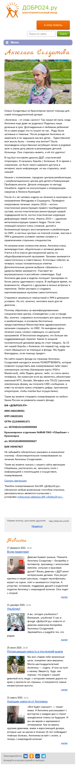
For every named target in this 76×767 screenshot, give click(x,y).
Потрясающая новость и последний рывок (35, 651)
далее (64, 597)
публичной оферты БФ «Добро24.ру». (40, 496)
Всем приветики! (18, 551)
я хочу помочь (53, 25)
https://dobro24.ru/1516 (59, 521)
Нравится (37, 526)
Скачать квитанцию (15, 480)
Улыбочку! (13, 608)
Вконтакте (25, 756)
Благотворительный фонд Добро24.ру (31, 10)
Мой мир (37, 756)
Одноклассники (31, 756)
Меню (11, 42)
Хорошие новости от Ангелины (27, 701)
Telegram (43, 756)
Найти (63, 33)
